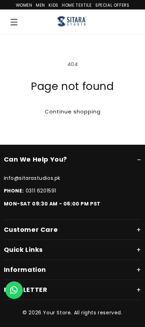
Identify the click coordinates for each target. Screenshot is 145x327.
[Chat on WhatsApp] (14, 290)
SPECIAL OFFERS (112, 5)
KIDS (53, 5)
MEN (40, 5)
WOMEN (24, 5)
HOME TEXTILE (77, 5)
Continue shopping (73, 111)
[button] (14, 22)
